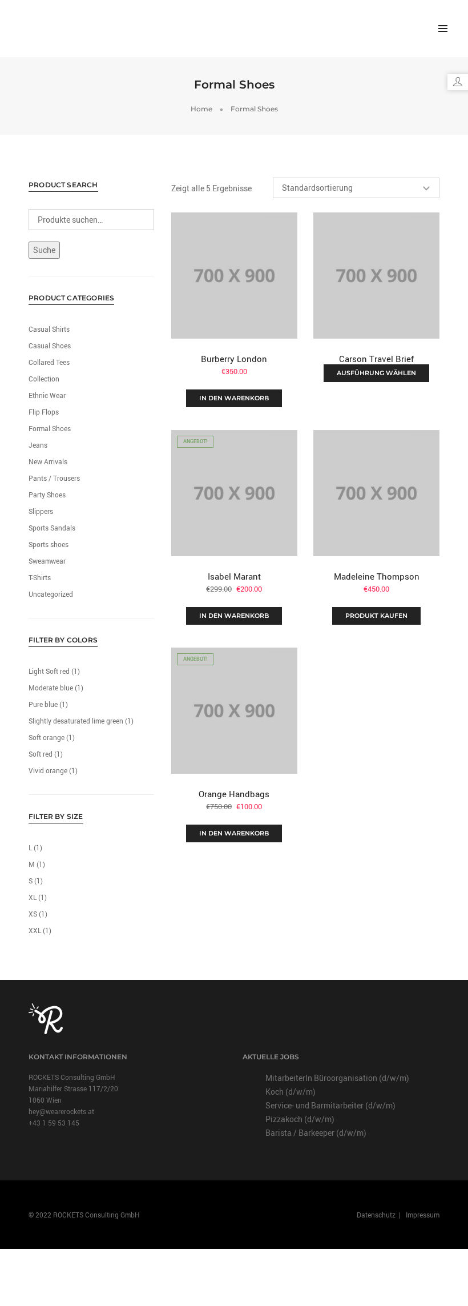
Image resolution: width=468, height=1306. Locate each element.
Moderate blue (51, 687)
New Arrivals (48, 461)
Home (201, 109)
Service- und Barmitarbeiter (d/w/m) (330, 1105)
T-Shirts (40, 577)
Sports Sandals (52, 527)
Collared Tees (49, 362)
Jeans (38, 444)
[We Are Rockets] (50, 27)
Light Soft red (49, 671)
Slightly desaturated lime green (76, 720)
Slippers (41, 511)
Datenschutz (377, 1214)
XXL (35, 930)
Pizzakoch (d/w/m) (299, 1119)
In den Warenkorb (234, 398)
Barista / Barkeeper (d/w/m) (315, 1132)
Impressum (421, 1214)
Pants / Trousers (54, 478)
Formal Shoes (50, 428)
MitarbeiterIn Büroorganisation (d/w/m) (337, 1077)
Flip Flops (44, 411)
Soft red (41, 753)
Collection (44, 378)
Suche (44, 249)
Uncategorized (51, 593)
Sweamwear (47, 560)
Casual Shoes (50, 345)
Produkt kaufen (376, 616)
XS (33, 913)
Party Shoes (47, 494)
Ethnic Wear (47, 395)
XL (33, 897)
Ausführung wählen (376, 373)
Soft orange (46, 737)
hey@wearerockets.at (61, 1111)
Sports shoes (48, 544)
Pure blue (43, 704)
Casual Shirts (49, 328)
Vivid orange (48, 770)
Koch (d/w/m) (290, 1091)
